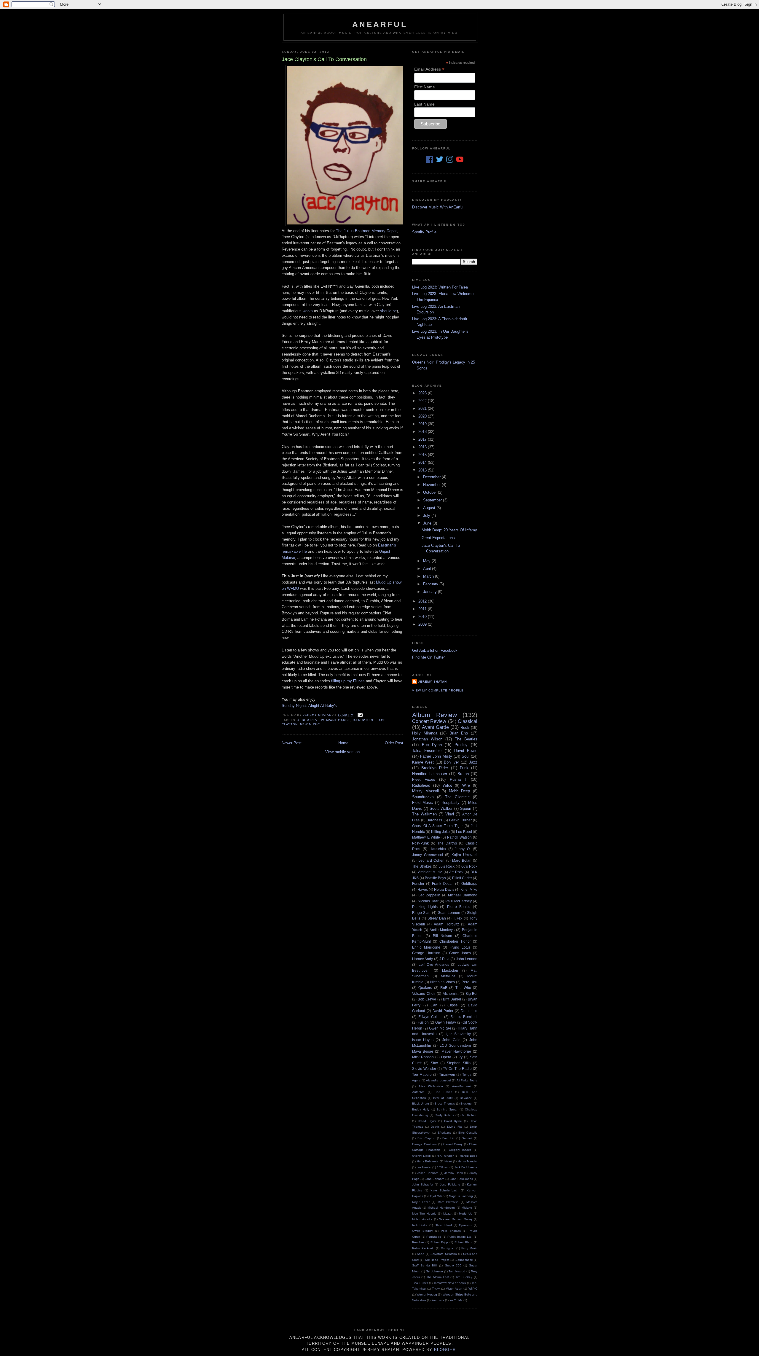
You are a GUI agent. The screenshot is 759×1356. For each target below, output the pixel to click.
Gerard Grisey (453, 1144)
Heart (448, 1161)
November (432, 484)
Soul (465, 756)
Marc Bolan (461, 860)
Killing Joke (440, 832)
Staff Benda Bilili (424, 1265)
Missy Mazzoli (425, 791)
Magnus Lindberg (461, 1196)
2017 (423, 439)
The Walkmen (424, 814)
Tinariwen (447, 1074)
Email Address (429, 69)
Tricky (436, 1288)
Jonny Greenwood (427, 855)
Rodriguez (448, 1248)
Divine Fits (454, 1126)
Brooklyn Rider (434, 768)
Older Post (394, 743)
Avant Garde (338, 720)
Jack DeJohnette (465, 1167)
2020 (423, 416)
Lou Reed (464, 832)
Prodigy (461, 744)
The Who (463, 987)
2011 (423, 609)
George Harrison (426, 953)
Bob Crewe (427, 999)
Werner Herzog (427, 1294)
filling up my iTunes (348, 681)
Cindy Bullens (444, 1115)
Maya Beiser (422, 1051)
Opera (446, 1057)
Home (343, 743)
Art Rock (456, 872)
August (429, 508)
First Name (424, 87)
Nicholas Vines (442, 982)
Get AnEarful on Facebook (434, 650)
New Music (310, 724)
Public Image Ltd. (459, 1236)
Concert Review (429, 721)
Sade (420, 1253)
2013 (423, 470)
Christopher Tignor (455, 941)
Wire (466, 785)
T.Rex (457, 918)
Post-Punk (420, 843)
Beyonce (466, 1098)
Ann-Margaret (461, 1086)
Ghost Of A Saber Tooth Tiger (437, 826)
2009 (423, 624)
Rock (464, 727)
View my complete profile (438, 690)
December (432, 477)
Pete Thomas (451, 1230)
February (431, 584)
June (428, 523)
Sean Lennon (449, 912)
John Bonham (434, 1178)
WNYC (472, 1288)
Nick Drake (420, 1225)
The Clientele (457, 797)
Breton (463, 774)
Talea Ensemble (426, 750)
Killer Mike (468, 889)
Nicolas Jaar (428, 901)
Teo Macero (422, 1074)
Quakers (425, 987)
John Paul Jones (461, 1178)
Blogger (445, 1349)
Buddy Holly (420, 1109)
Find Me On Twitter (428, 657)
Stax (434, 1063)
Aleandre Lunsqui (438, 1080)
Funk (464, 768)
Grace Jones (460, 953)
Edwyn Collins (430, 1017)
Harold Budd (468, 1155)
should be (388, 311)
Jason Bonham (428, 1173)
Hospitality (450, 802)
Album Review (310, 720)
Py (460, 1057)
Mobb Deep (459, 791)
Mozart (447, 1213)
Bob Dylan (432, 744)
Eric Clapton (426, 1138)
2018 (423, 431)
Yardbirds (437, 1300)
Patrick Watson (459, 837)
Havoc (422, 889)
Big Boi (471, 993)
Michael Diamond (462, 895)
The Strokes (422, 866)
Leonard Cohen (431, 860)
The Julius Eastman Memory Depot (366, 231)
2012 (423, 601)
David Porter (443, 1011)
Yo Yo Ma (456, 1300)
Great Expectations (438, 538)
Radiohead (421, 785)
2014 (423, 462)
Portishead (433, 1236)
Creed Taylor (427, 1121)
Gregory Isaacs (460, 1149)
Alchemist (450, 993)
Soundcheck (464, 1259)
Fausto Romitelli (463, 1017)
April (427, 568)
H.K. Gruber (445, 1155)
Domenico (469, 1011)
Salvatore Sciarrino (443, 1253)
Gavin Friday (445, 1022)
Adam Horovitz (446, 924)
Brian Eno (458, 733)
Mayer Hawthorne (456, 1051)
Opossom (465, 1225)
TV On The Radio (457, 1068)
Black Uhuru (420, 1103)
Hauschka (438, 849)
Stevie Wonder (424, 1068)
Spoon (465, 808)
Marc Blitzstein (448, 1202)
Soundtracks (423, 797)
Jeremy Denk (453, 1173)
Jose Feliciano (450, 1184)
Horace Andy (422, 959)
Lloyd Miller (436, 1196)
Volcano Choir (424, 993)
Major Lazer (421, 1202)
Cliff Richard (468, 1115)
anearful (379, 24)
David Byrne (453, 1121)
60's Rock (469, 866)
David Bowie (465, 750)
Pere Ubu (469, 982)
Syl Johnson (434, 1271)
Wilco (447, 785)
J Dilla (444, 959)
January (430, 591)
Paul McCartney (458, 901)
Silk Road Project (437, 1259)
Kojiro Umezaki (464, 855)
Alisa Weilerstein (431, 1086)
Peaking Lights (425, 907)
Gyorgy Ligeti (421, 1155)
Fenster (418, 883)
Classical (467, 721)
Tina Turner (420, 1283)
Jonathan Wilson (427, 739)
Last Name (424, 104)
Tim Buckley (463, 1277)
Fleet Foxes (423, 779)
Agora (416, 1080)
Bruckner (466, 1103)
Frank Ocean (443, 883)
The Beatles (466, 739)
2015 (423, 454)
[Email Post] (360, 714)
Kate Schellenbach (444, 1190)
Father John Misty (436, 756)
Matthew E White (426, 837)
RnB (443, 987)
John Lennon (466, 959)
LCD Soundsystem (455, 1045)
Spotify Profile (424, 232)
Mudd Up (465, 1213)
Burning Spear (447, 1109)
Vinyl (449, 814)
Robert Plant (463, 1242)
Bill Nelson (442, 936)
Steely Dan (437, 918)
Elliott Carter (462, 878)
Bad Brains (443, 1092)
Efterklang (445, 1132)
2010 (423, 616)
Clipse (452, 1005)
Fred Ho (448, 1138)
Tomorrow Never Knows (449, 1283)
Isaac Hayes (422, 1040)
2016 (423, 447)
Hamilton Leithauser (429, 774)
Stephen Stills (459, 1063)
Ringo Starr (421, 912)
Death (435, 1126)
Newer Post (292, 743)
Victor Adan (454, 1288)
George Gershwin (424, 1144)
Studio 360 (453, 1265)
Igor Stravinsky (458, 1034)
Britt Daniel (452, 999)
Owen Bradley (422, 1230)
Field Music (422, 802)
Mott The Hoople (424, 1213)
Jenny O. (463, 849)
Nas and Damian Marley (456, 1219)
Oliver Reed (443, 1225)
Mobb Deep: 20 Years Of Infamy (449, 530)
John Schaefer (422, 1184)
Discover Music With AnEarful (437, 207)
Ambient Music (430, 872)
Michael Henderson (441, 1207)
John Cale (451, 1040)
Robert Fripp (439, 1242)
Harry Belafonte (428, 1161)
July (427, 515)
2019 (423, 424)
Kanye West (423, 762)
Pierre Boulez (459, 907)
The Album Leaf (437, 1277)
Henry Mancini (467, 1161)
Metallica (448, 976)
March (429, 576)
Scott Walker (441, 808)
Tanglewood (457, 1271)
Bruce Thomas (445, 1103)
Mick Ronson (423, 1057)
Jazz (473, 762)
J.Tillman (443, 1167)
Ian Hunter (424, 1167)
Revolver (418, 1242)
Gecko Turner (460, 820)
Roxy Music (469, 1248)
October (430, 492)
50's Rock (447, 866)
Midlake (467, 1207)
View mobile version (342, 752)
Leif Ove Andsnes (434, 964)
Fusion (423, 1022)
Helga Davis (444, 889)
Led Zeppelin (429, 895)
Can (433, 1005)
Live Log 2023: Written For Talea (440, 287)
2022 (423, 401)
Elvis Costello (467, 1132)
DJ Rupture (363, 720)
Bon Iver (451, 762)
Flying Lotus (460, 947)
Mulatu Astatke (422, 1219)
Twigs (466, 1074)
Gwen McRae (440, 1028)
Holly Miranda (424, 733)
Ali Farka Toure (467, 1080)
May (427, 561)
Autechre (418, 1092)
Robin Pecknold (423, 1248)
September (433, 500)
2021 (423, 408)
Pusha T (458, 779)
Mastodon (450, 970)
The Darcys (447, 843)
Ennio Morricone (426, 947)
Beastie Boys (435, 878)
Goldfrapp (469, 883)
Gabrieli (467, 1138)
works (308, 311)
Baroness (434, 820)
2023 (423, 393)
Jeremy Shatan (432, 681)
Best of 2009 (443, 1098)
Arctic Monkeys (442, 930)
